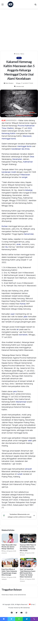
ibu (6, 247)
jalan (26, 316)
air (18, 329)
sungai (24, 177)
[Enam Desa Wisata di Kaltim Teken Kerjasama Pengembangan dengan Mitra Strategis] (10, 562)
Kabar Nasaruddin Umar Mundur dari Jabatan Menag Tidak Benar (9, 546)
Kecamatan (17, 159)
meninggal (21, 146)
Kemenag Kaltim (9, 133)
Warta (22, 54)
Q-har (33, 604)
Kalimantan (28, 162)
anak (19, 244)
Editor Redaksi (9, 83)
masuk (11, 594)
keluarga (28, 190)
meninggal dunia (9, 139)
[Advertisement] (19, 30)
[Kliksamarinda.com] (10, 4)
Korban (5, 226)
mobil (13, 172)
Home (17, 54)
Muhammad (21, 402)
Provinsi (21, 126)
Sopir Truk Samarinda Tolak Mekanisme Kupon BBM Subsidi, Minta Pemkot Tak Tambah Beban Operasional (27, 573)
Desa (32, 156)
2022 (29, 128)
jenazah (28, 469)
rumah (19, 474)
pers (15, 391)
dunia (29, 146)
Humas (23, 304)
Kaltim (10, 128)
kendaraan (6, 172)
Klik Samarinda (25, 607)
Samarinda (28, 234)
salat (30, 440)
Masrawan (27, 136)
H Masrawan (24, 175)
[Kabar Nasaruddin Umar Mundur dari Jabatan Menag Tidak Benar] (10, 538)
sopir (13, 314)
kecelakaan (16, 149)
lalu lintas (25, 149)
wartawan (23, 335)
